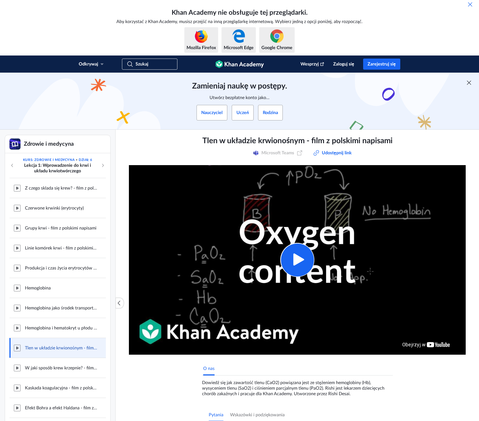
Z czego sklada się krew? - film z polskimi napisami (61, 188)
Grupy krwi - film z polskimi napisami (60, 228)
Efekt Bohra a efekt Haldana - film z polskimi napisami (61, 408)
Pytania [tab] (216, 415)
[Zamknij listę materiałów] (119, 303)
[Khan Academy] (239, 64)
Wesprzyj (309, 64)
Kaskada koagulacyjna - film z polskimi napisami (61, 388)
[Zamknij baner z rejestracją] (469, 82)
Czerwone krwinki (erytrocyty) (54, 208)
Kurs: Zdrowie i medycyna (49, 160)
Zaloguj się (343, 64)
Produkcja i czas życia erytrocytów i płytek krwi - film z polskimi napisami (61, 268)
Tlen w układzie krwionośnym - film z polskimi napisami (61, 348)
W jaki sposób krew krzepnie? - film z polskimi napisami (61, 368)
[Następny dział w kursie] (103, 165)
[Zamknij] (470, 4)
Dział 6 (85, 160)
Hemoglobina (38, 288)
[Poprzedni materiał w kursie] (12, 165)
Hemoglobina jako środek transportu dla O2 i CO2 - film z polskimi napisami (61, 308)
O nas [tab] (209, 368)
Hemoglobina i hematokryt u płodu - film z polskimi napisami (61, 328)
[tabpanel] (297, 386)
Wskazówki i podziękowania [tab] (257, 415)
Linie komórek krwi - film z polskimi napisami (61, 248)
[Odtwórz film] (297, 260)
